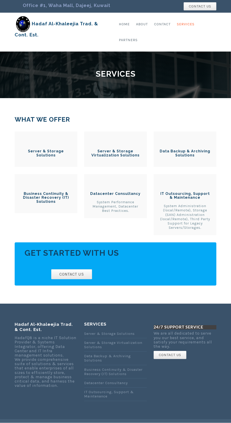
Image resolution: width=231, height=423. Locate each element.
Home (124, 24)
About (142, 24)
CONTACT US (200, 6)
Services (185, 24)
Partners (128, 40)
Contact (162, 24)
